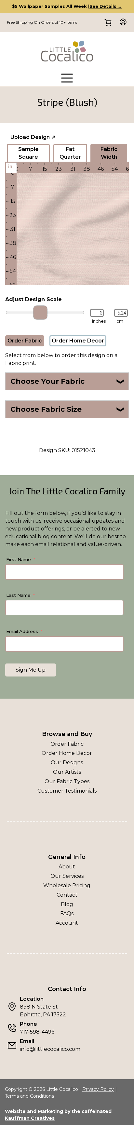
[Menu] (67, 78)
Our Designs (67, 762)
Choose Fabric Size (67, 409)
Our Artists (67, 772)
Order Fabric (24, 341)
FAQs (67, 913)
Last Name (18, 595)
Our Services (67, 876)
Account (67, 923)
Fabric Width (108, 153)
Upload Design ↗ (32, 137)
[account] (121, 22)
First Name (18, 559)
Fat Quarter (70, 153)
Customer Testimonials (67, 791)
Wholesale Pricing (66, 885)
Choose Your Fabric (67, 381)
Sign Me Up (31, 670)
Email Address (22, 631)
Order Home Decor (78, 341)
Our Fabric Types (67, 781)
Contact (67, 895)
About (67, 867)
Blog (67, 904)
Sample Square (28, 153)
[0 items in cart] (107, 22)
